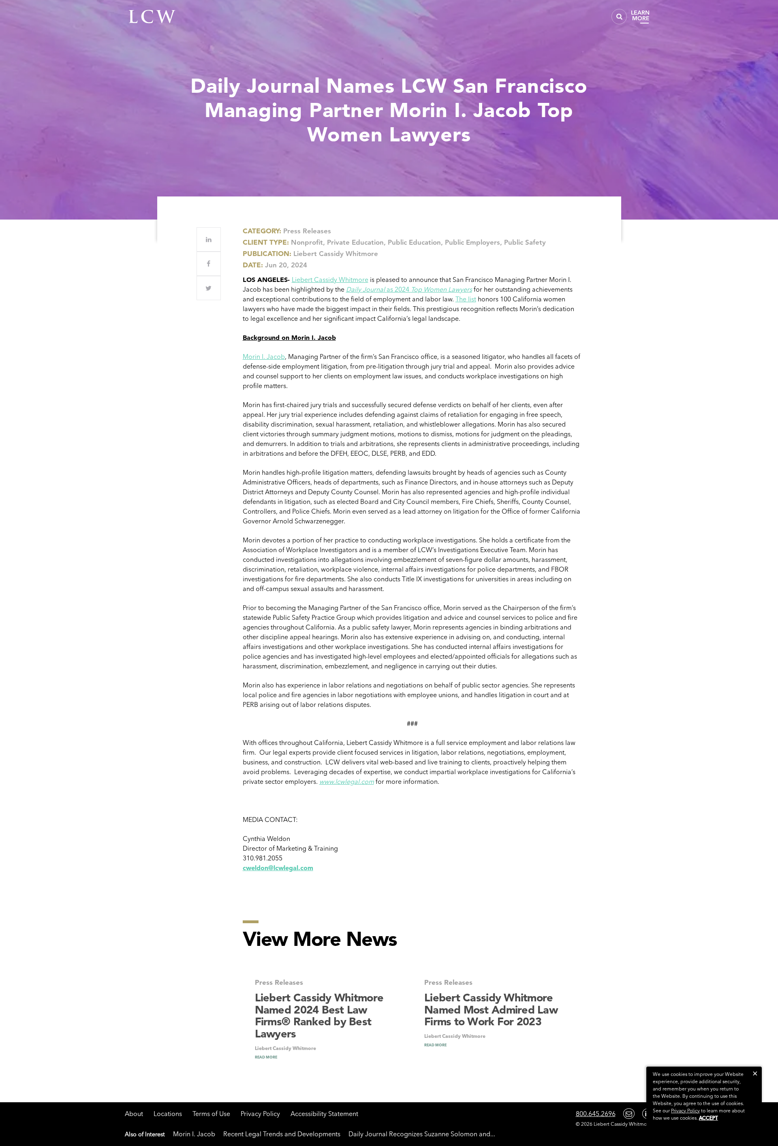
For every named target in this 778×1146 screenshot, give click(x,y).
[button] (755, 1073)
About (134, 1114)
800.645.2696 (596, 1114)
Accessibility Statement (324, 1114)
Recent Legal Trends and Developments (281, 1134)
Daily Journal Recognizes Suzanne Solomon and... (421, 1134)
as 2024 (409, 289)
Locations (168, 1114)
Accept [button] (708, 1118)
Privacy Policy (260, 1114)
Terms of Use (211, 1114)
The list (465, 299)
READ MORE (266, 1057)
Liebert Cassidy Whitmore (330, 279)
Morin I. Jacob (264, 356)
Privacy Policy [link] (685, 1111)
